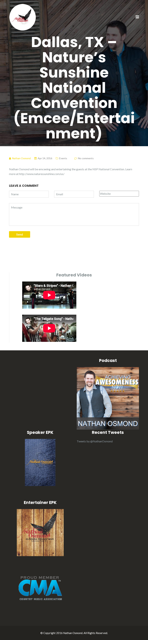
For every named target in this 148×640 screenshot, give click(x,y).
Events (63, 158)
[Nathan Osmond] (22, 16)
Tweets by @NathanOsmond (95, 441)
